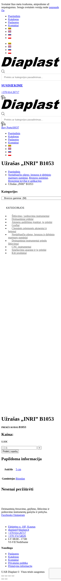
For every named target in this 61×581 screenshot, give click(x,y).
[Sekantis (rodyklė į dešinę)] (6, 578)
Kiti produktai (19, 252)
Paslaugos (13, 22)
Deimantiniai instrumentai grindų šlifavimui (27, 242)
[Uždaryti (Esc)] (13, 575)
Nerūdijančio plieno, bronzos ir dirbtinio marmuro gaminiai (31, 236)
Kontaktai (13, 25)
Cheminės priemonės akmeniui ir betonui (27, 230)
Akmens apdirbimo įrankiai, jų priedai (32, 222)
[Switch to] (9, 28)
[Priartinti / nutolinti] (2, 575)
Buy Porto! (10, 127)
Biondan (20, 478)
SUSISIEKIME (12, 85)
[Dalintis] (9, 575)
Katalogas (13, 19)
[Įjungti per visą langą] (6, 575)
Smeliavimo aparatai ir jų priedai (29, 249)
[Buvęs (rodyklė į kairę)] (2, 578)
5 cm (18, 469)
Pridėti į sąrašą (10, 451)
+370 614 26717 (10, 92)
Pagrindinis (14, 16)
